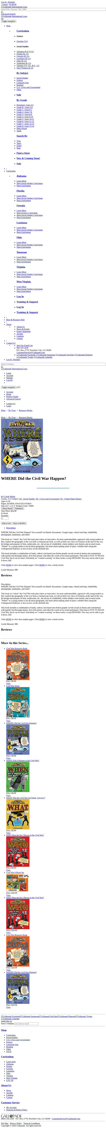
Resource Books (25, 410)
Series (19, 146)
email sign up (6, 1021)
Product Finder (12, 397)
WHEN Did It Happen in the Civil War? (22, 760)
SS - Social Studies (27, 499)
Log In (20, 296)
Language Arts (23, 83)
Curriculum (23, 31)
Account (9, 375)
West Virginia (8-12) (25, 68)
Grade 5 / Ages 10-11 (25, 119)
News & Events (23, 329)
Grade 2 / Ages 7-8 (24, 112)
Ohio (19, 237)
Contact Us (10, 343)
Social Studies (22, 78)
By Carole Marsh (8, 496)
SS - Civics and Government (47, 499)
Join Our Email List (25, 345)
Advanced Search (8, 14)
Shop (8, 26)
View (8, 683)
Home (8, 394)
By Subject (22, 73)
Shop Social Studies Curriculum (30, 183)
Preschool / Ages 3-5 (25, 105)
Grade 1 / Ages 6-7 (24, 110)
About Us (21, 327)
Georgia (21, 205)
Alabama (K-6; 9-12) (25, 51)
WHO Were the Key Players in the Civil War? (25, 835)
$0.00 (12, 4)
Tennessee (22, 252)
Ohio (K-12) (22, 61)
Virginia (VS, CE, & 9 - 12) (28, 66)
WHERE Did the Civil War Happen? (21, 723)
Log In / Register (8, 2)
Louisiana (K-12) (24, 59)
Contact (5, 4)
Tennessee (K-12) (24, 63)
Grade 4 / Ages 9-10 (25, 117)
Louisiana (22, 222)
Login (8, 373)
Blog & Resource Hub (15, 320)
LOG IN (9, 1080)
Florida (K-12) (22, 54)
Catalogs (20, 336)
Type (19, 141)
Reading (20, 85)
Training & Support (27, 301)
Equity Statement (24, 331)
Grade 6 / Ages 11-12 (25, 121)
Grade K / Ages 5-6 (25, 107)
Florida (20, 190)
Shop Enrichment (24, 186)
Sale (19, 94)
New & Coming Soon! (28, 158)
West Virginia (24, 281)
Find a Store (23, 153)
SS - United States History (71, 499)
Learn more (11, 1062)
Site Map (4, 1123)
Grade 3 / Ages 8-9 (24, 114)
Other (19, 90)
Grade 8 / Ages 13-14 (25, 126)
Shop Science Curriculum (27, 213)
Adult (19, 131)
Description (11, 528)
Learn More (21, 181)
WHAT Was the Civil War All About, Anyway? (25, 798)
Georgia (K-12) (23, 56)
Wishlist (9, 378)
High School (22, 128)
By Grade (22, 100)
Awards (20, 334)
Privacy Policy (16, 1123)
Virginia (21, 267)
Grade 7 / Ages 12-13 (25, 124)
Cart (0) (9, 380)
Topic (19, 143)
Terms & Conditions (31, 1123)
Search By (22, 136)
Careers (20, 338)
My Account (11, 1107)
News (8, 1090)
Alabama (21, 176)
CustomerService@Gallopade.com (31, 352)
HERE (9, 565)
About (8, 324)
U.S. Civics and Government (28, 87)
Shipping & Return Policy (16, 1110)
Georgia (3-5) (22, 41)
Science (20, 80)
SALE (9, 1051)
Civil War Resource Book (16, 648)
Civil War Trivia (12, 686)
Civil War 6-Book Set (15, 872)
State (19, 148)
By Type (12, 410)
